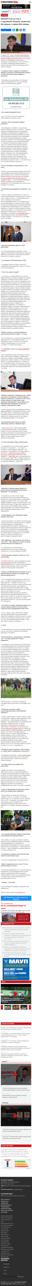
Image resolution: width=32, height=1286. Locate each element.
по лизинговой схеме (22, 213)
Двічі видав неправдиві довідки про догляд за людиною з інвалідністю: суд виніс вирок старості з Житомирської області (14, 1055)
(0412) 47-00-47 (9, 1196)
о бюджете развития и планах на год (15, 57)
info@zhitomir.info (13, 1182)
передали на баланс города (14, 728)
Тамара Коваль (17, 1189)
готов (8, 409)
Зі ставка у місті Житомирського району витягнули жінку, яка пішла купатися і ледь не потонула (16, 1028)
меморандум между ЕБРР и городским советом (13, 453)
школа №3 (12, 456)
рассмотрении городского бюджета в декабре (13, 179)
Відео (3, 982)
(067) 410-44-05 (9, 1184)
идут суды (9, 428)
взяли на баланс (6, 562)
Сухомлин (7, 903)
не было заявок (26, 755)
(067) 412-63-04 (19, 1196)
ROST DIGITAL (20, 1284)
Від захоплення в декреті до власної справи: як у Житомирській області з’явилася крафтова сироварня (17, 929)
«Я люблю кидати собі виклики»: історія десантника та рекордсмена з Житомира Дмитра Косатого (17, 954)
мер (11, 903)
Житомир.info (25, 55)
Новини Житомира (8, 1023)
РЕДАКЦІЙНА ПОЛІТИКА (5, 1259)
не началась (5, 557)
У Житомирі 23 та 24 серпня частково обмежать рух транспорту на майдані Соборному (15, 1041)
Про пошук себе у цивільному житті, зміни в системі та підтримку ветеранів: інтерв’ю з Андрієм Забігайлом (16, 943)
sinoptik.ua (20, 1276)
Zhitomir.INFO (10, 1282)
